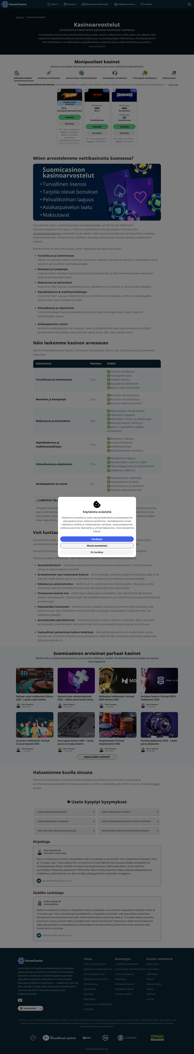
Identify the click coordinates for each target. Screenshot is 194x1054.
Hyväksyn (97, 539)
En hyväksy (97, 552)
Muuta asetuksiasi (97, 545)
